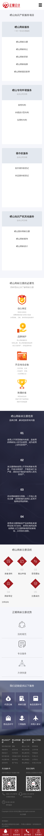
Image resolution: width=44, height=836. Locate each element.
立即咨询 (5, 602)
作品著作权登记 (22, 176)
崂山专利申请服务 (22, 90)
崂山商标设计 (22, 246)
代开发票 (15, 753)
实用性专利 (22, 120)
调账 (13, 746)
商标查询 (5, 749)
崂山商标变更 (22, 57)
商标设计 (5, 753)
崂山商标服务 (22, 27)
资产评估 (15, 763)
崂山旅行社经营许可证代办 (31, 756)
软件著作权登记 (22, 168)
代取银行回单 (16, 756)
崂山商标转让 (22, 49)
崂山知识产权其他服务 (22, 216)
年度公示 (35, 756)
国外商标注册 (6, 746)
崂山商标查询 (22, 239)
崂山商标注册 (22, 42)
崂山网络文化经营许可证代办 (31, 763)
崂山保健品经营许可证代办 (31, 759)
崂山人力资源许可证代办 (30, 746)
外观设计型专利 (22, 112)
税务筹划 (15, 759)
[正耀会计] (13, 5)
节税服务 (35, 753)
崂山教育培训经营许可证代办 (31, 753)
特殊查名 (35, 746)
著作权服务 (22, 153)
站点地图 (23, 814)
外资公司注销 (36, 763)
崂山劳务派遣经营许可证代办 (31, 749)
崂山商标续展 (22, 64)
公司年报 (35, 749)
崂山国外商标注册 (22, 231)
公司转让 (35, 759)
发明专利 (22, 105)
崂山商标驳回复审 (22, 72)
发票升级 (15, 749)
